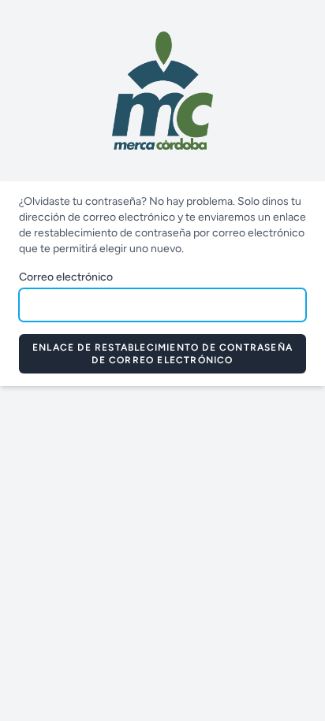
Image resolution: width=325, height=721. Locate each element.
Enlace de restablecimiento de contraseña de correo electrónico (162, 354)
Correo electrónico (66, 277)
